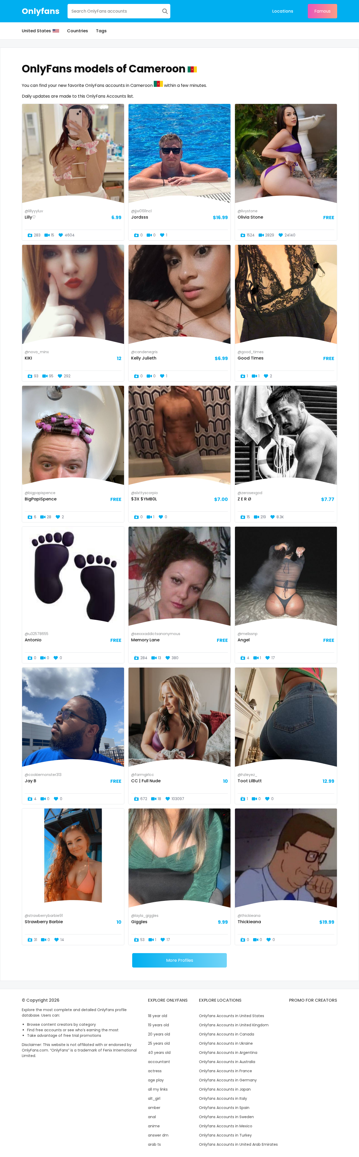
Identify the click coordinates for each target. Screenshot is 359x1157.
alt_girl (154, 1098)
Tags (101, 31)
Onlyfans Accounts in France (225, 1071)
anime (154, 1126)
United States (36, 31)
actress (155, 1071)
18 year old (157, 1015)
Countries (77, 31)
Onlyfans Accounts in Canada (226, 1034)
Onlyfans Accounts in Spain (224, 1107)
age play (156, 1080)
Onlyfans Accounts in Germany (228, 1080)
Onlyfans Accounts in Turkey (225, 1135)
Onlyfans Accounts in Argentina (228, 1052)
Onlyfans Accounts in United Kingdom (234, 1025)
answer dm (158, 1135)
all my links (158, 1089)
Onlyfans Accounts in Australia (227, 1061)
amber (154, 1107)
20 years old (159, 1034)
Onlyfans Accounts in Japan (225, 1089)
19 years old (158, 1025)
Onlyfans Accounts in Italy (223, 1098)
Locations (282, 11)
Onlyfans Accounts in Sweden (226, 1116)
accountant (159, 1061)
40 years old (159, 1052)
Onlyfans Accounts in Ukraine (226, 1043)
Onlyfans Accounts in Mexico (225, 1126)
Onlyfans (41, 11)
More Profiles (179, 960)
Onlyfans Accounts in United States (231, 1015)
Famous (322, 11)
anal (152, 1116)
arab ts (154, 1144)
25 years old (159, 1043)
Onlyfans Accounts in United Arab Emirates (238, 1144)
